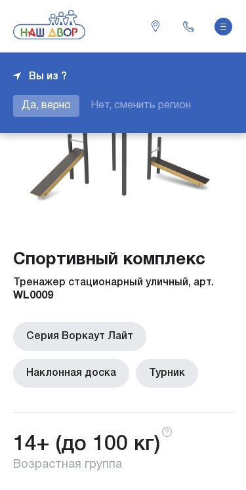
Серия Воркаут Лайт (79, 336)
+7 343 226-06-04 (188, 26)
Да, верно (46, 105)
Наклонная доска (71, 373)
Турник (167, 373)
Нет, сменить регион (141, 105)
